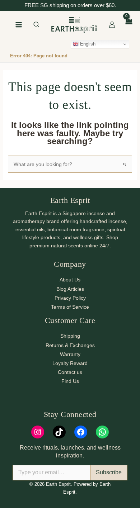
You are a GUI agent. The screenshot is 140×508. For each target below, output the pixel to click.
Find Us (70, 381)
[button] (36, 25)
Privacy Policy (70, 298)
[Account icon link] (112, 24)
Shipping (70, 336)
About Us (70, 280)
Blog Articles (70, 289)
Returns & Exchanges (70, 345)
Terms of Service (70, 307)
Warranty (70, 354)
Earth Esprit (70, 200)
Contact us (70, 372)
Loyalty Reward (70, 363)
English (87, 44)
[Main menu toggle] (18, 25)
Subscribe (109, 472)
